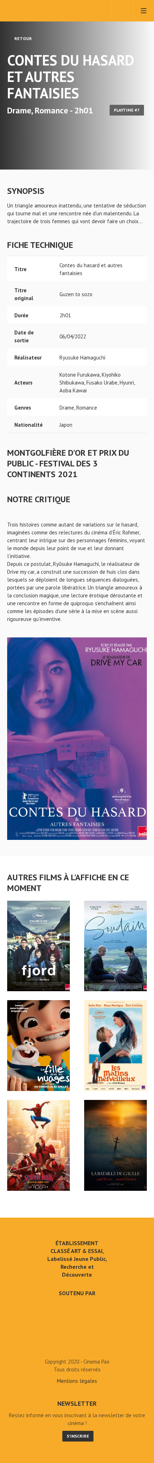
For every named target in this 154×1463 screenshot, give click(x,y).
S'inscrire (78, 1436)
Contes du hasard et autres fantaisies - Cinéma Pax (77, 1345)
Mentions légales (77, 1381)
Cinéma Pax (36, 11)
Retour (22, 38)
